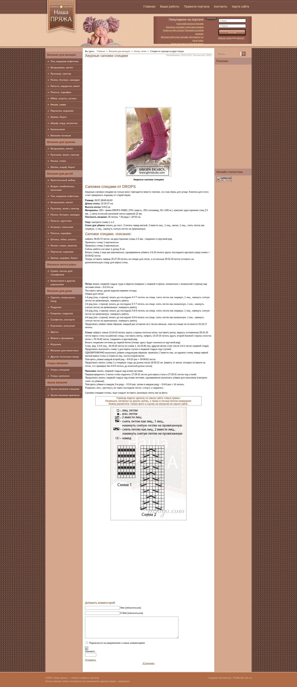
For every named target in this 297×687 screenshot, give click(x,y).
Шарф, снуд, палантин (64, 123)
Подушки (56, 307)
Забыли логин (225, 38)
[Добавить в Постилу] (154, 596)
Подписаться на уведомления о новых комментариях (117, 643)
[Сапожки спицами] (148, 141)
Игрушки (56, 344)
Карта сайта (240, 6)
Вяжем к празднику (62, 338)
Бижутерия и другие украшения (63, 282)
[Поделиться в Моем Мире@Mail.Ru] (148, 596)
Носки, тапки (58, 104)
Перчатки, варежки (62, 110)
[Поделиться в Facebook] (135, 596)
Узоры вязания (57, 363)
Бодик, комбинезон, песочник (63, 188)
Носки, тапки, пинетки (64, 245)
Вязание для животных (65, 350)
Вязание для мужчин (61, 142)
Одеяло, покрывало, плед (63, 299)
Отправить (90, 660)
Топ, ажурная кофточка (65, 61)
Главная (149, 6)
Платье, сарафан (61, 92)
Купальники (58, 129)
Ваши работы (169, 6)
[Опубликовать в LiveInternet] (161, 596)
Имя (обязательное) (130, 607)
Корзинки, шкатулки (63, 325)
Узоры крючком (60, 375)
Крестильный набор (63, 180)
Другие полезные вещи (65, 356)
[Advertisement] (148, 81)
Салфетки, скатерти (63, 319)
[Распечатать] (167, 596)
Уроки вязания (57, 382)
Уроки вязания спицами (65, 389)
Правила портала (196, 6)
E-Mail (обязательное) (131, 613)
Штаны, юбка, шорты (63, 239)
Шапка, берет (59, 117)
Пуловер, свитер (61, 73)
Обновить (90, 651)
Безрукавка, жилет (62, 67)
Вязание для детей (60, 173)
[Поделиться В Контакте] (141, 596)
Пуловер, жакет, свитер (65, 154)
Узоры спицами (60, 369)
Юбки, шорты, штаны (63, 98)
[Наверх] (128, 596)
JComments (148, 663)
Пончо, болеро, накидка (65, 79)
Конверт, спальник (62, 227)
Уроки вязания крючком (65, 395)
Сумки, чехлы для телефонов (61, 273)
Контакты (220, 6)
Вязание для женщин (61, 54)
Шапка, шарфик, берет (64, 258)
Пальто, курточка (61, 220)
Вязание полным (61, 135)
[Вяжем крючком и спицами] (61, 17)
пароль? (240, 38)
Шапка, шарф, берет (63, 167)
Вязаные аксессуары (61, 264)
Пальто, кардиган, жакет (65, 86)
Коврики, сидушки (62, 313)
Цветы (54, 332)
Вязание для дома (59, 290)
